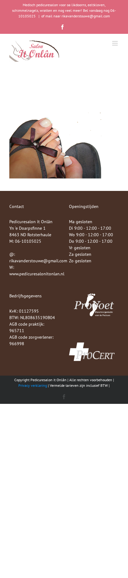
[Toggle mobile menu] (115, 43)
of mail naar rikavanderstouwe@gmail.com (75, 16)
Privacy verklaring (32, 385)
